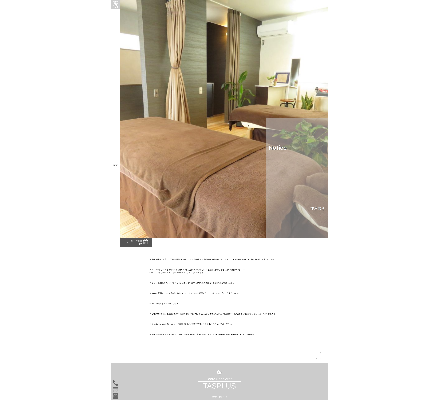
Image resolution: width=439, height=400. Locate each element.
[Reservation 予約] (136, 238)
